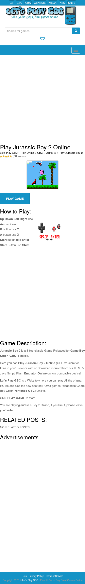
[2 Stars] (3, 156)
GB (11, 3)
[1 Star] (1, 156)
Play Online (27, 153)
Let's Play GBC (9, 153)
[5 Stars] (10, 156)
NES (62, 3)
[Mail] (42, 38)
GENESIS (40, 3)
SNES (71, 3)
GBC (19, 3)
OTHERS (51, 153)
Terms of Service (54, 576)
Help (24, 576)
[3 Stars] (6, 156)
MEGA (53, 3)
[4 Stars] (8, 156)
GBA (28, 3)
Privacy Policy (36, 576)
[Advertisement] (42, 99)
